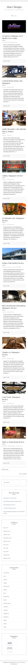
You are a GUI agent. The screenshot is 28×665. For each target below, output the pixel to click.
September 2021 (7, 538)
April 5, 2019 (6, 377)
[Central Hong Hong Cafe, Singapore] (14, 77)
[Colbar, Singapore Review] (14, 172)
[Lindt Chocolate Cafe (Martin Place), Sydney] (14, 125)
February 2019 (6, 558)
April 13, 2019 (6, 243)
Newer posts (23, 474)
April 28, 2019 (6, 61)
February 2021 (6, 541)
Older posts (4, 469)
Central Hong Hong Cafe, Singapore (12, 82)
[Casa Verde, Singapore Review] (14, 393)
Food (4, 87)
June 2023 (5, 527)
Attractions (6, 267)
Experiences (12, 42)
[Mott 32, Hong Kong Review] (14, 438)
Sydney (9, 135)
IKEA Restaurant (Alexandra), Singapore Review (14, 306)
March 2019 (6, 555)
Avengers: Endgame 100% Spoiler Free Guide (12, 37)
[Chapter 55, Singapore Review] (14, 348)
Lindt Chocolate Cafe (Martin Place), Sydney (14, 130)
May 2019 (5, 548)
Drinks (4, 446)
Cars (4, 576)
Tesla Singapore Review (9, 504)
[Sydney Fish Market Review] (14, 259)
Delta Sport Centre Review (10, 498)
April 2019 (5, 551)
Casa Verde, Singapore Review (11, 398)
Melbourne (6, 613)
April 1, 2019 (6, 463)
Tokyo (5, 627)
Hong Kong (11, 446)
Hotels (5, 600)
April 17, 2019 (6, 156)
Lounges (5, 610)
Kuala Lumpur (7, 603)
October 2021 (6, 534)
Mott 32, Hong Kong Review (13, 442)
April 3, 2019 (6, 422)
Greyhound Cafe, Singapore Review (13, 219)
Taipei (5, 623)
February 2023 (6, 531)
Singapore (10, 87)
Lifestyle (19, 446)
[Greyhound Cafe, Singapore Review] (14, 214)
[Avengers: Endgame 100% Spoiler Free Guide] (14, 32)
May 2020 (5, 544)
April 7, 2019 (6, 332)
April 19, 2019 (6, 106)
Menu (15, 15)
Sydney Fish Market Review (13, 263)
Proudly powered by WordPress (10, 662)
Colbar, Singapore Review (12, 175)
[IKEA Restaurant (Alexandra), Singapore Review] (14, 302)
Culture (5, 42)
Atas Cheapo (14, 7)
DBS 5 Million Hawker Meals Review (12, 501)
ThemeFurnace (14, 663)
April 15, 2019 (6, 198)
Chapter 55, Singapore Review (11, 353)
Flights (5, 589)
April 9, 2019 (6, 286)
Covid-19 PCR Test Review (9, 508)
